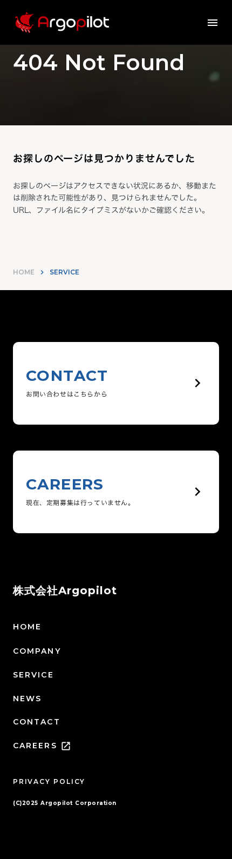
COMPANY (37, 651)
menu (212, 22)
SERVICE (33, 675)
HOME (24, 272)
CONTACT (36, 722)
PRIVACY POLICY (49, 781)
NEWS (27, 698)
